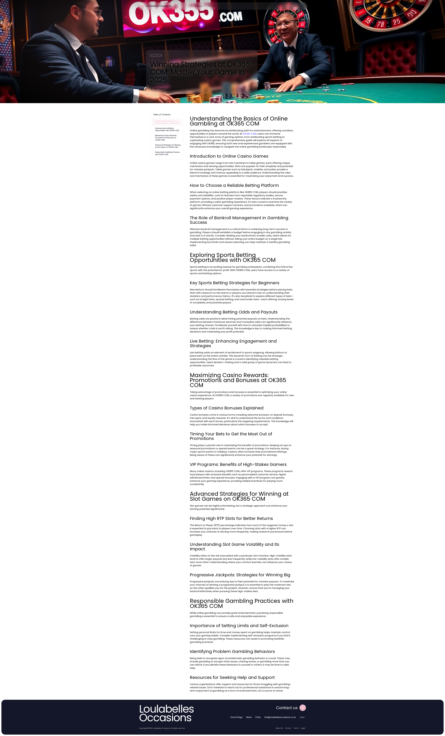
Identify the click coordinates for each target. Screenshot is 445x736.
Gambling (156, 55)
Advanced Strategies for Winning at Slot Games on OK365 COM (168, 146)
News (249, 717)
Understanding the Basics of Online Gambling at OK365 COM (167, 122)
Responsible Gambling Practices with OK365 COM (167, 153)
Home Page (236, 717)
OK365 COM (250, 133)
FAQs (258, 717)
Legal (303, 728)
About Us (279, 728)
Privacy (288, 728)
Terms (296, 728)
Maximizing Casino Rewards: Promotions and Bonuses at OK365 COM (166, 137)
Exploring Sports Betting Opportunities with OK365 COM (167, 129)
